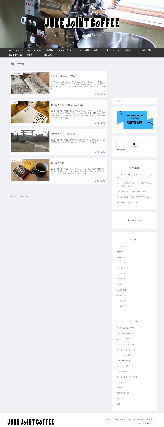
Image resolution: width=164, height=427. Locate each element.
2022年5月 (121, 257)
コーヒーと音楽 (123, 339)
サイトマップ (150, 420)
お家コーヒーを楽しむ (125, 333)
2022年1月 (121, 279)
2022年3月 (121, 268)
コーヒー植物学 (123, 371)
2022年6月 (121, 252)
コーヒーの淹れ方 (124, 361)
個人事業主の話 (123, 393)
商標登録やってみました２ (127, 202)
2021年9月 (121, 301)
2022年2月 (121, 274)
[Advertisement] (134, 77)
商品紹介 (120, 398)
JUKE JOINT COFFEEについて (129, 328)
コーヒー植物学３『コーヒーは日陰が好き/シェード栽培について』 (134, 184)
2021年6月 (121, 306)
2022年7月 (121, 247)
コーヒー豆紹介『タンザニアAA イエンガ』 (133, 197)
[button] (155, 100)
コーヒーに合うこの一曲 (126, 350)
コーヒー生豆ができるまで (127, 377)
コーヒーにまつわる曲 (125, 344)
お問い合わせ (138, 420)
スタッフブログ (123, 382)
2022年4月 (121, 263)
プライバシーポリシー (121, 420)
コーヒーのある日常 (124, 355)
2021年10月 (121, 295)
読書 (118, 404)
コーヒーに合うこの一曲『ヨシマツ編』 (132, 191)
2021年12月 (121, 284)
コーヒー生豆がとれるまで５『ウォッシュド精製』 (134, 176)
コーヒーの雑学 (123, 366)
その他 (119, 388)
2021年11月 (121, 290)
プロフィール (106, 420)
